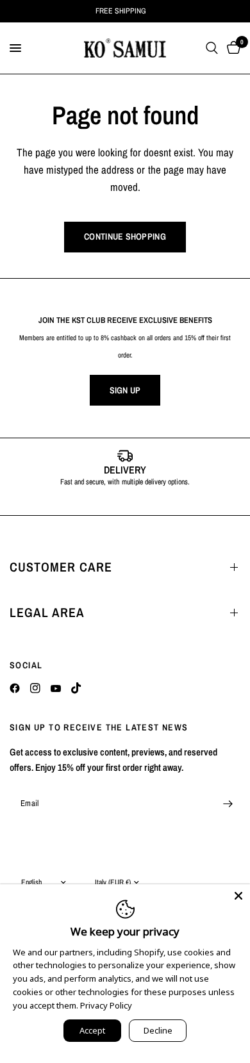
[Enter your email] (227, 803)
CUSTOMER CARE (61, 566)
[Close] (238, 895)
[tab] (106, 502)
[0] (231, 48)
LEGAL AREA (47, 612)
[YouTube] (56, 688)
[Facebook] (15, 688)
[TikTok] (76, 688)
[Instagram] (35, 688)
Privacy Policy (106, 1005)
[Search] (211, 48)
